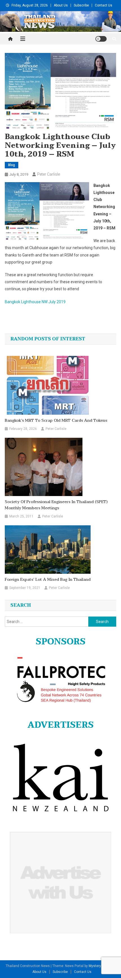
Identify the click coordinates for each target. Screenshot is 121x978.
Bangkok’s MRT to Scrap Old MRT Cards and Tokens (56, 420)
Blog (11, 165)
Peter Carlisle (48, 174)
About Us (61, 5)
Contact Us (103, 5)
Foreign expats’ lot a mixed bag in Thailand (48, 580)
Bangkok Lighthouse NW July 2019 (35, 302)
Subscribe (81, 5)
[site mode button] (101, 39)
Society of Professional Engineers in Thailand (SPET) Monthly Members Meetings (56, 505)
